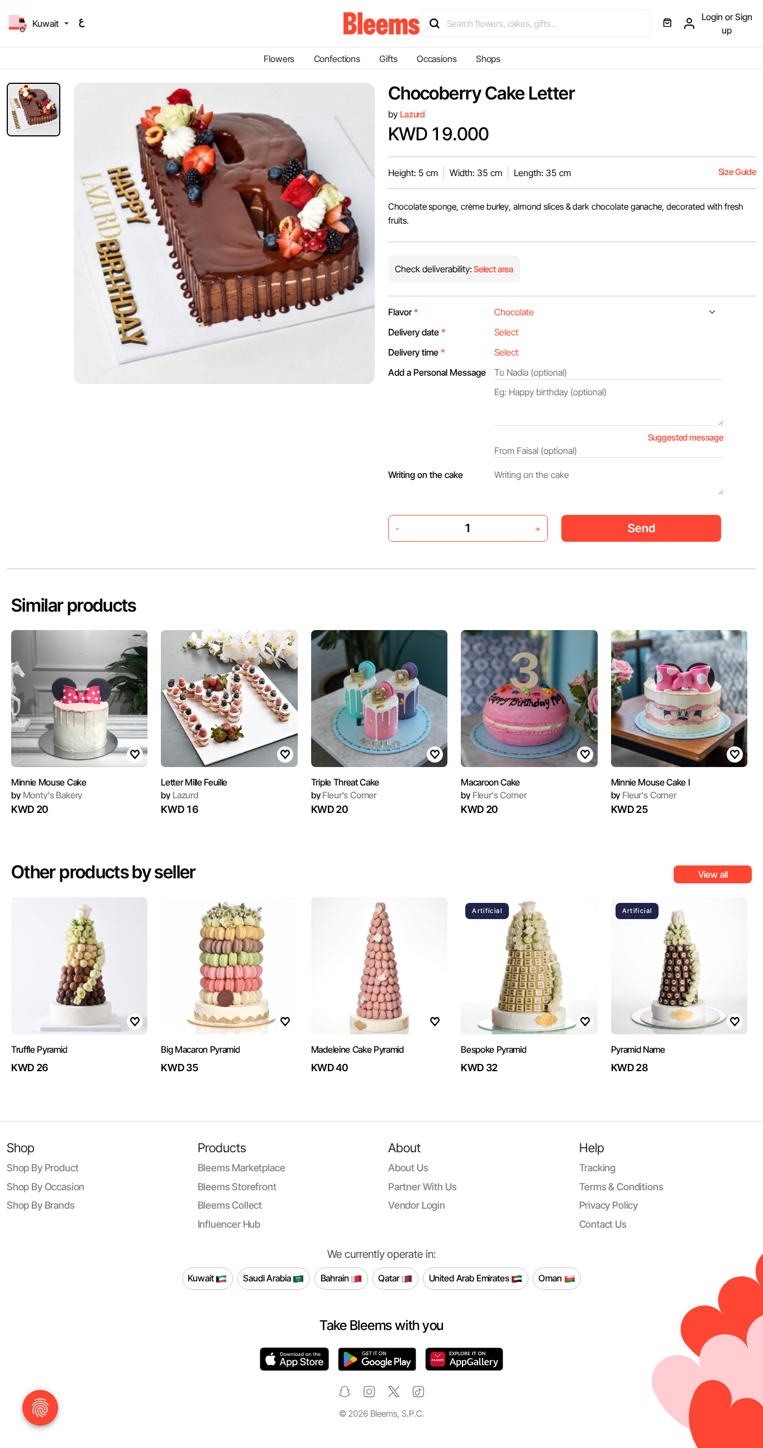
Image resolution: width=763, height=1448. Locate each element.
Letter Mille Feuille (194, 782)
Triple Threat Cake (345, 782)
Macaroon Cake (490, 782)
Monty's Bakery (46, 795)
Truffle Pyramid (39, 1049)
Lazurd (412, 114)
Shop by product (42, 1167)
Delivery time (416, 352)
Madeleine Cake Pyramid (357, 1049)
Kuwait (202, 1278)
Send (641, 528)
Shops (488, 58)
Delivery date (417, 332)
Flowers (279, 58)
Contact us (603, 1224)
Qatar (389, 1278)
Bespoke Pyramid (493, 1049)
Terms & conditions (621, 1187)
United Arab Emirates (470, 1278)
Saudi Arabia (268, 1278)
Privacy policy (608, 1205)
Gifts (388, 58)
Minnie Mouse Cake (49, 782)
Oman (551, 1278)
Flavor (403, 312)
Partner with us (422, 1187)
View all (713, 874)
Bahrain (336, 1278)
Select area (492, 269)
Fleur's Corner (343, 795)
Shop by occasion (45, 1187)
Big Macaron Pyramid (200, 1049)
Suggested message (685, 437)
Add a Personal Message (437, 372)
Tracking (597, 1167)
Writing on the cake (425, 474)
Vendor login (416, 1205)
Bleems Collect (230, 1205)
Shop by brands (41, 1205)
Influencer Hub (229, 1224)
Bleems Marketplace (241, 1167)
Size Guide (737, 172)
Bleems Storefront (237, 1187)
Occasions (437, 58)
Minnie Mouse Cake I (650, 782)
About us (408, 1167)
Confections (337, 58)
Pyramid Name (638, 1049)
